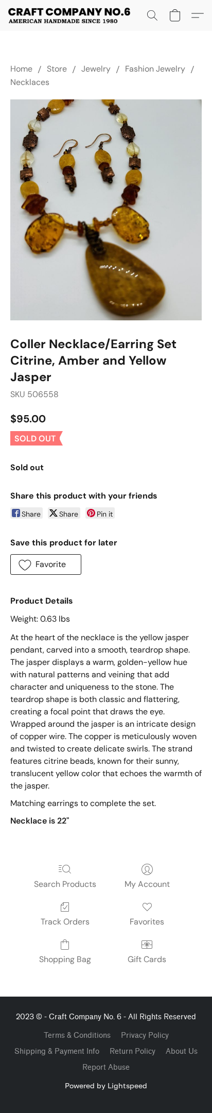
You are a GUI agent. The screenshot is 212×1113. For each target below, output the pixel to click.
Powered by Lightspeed (106, 1085)
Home (21, 68)
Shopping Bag (65, 959)
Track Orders (65, 921)
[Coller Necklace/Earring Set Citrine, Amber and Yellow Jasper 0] (106, 209)
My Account (147, 884)
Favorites (147, 921)
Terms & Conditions (77, 1035)
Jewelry (96, 68)
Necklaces (29, 82)
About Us (182, 1051)
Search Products (65, 884)
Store (57, 68)
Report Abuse (106, 1067)
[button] (72, 15)
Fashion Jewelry (155, 68)
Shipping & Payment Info (56, 1051)
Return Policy (132, 1051)
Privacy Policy (145, 1035)
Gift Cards (147, 959)
